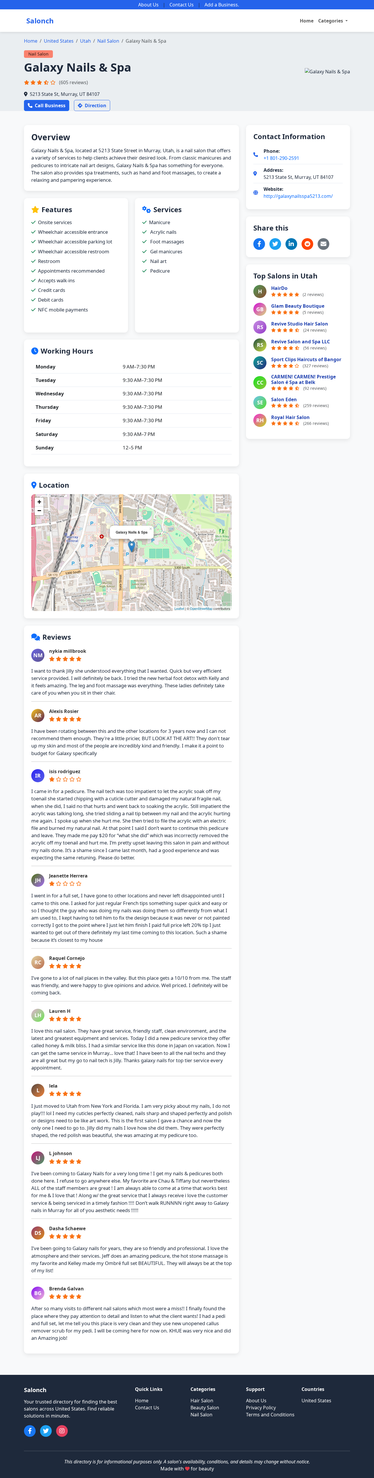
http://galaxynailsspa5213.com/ (298, 196)
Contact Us (181, 4)
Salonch (40, 20)
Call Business (50, 105)
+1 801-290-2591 (281, 158)
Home (307, 21)
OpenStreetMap (201, 608)
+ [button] (39, 502)
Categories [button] (331, 21)
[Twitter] (275, 244)
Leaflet (179, 608)
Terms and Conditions (270, 1414)
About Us (148, 4)
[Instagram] (62, 1431)
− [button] (39, 510)
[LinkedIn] (291, 244)
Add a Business (221, 4)
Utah (85, 41)
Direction (95, 105)
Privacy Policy (261, 1407)
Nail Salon (108, 41)
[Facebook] (259, 244)
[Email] (323, 244)
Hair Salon (202, 1400)
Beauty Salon (205, 1407)
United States (59, 41)
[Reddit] (307, 244)
